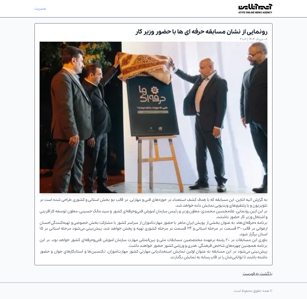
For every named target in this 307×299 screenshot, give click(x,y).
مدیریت (40, 8)
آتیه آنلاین (244, 200)
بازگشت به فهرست (257, 273)
